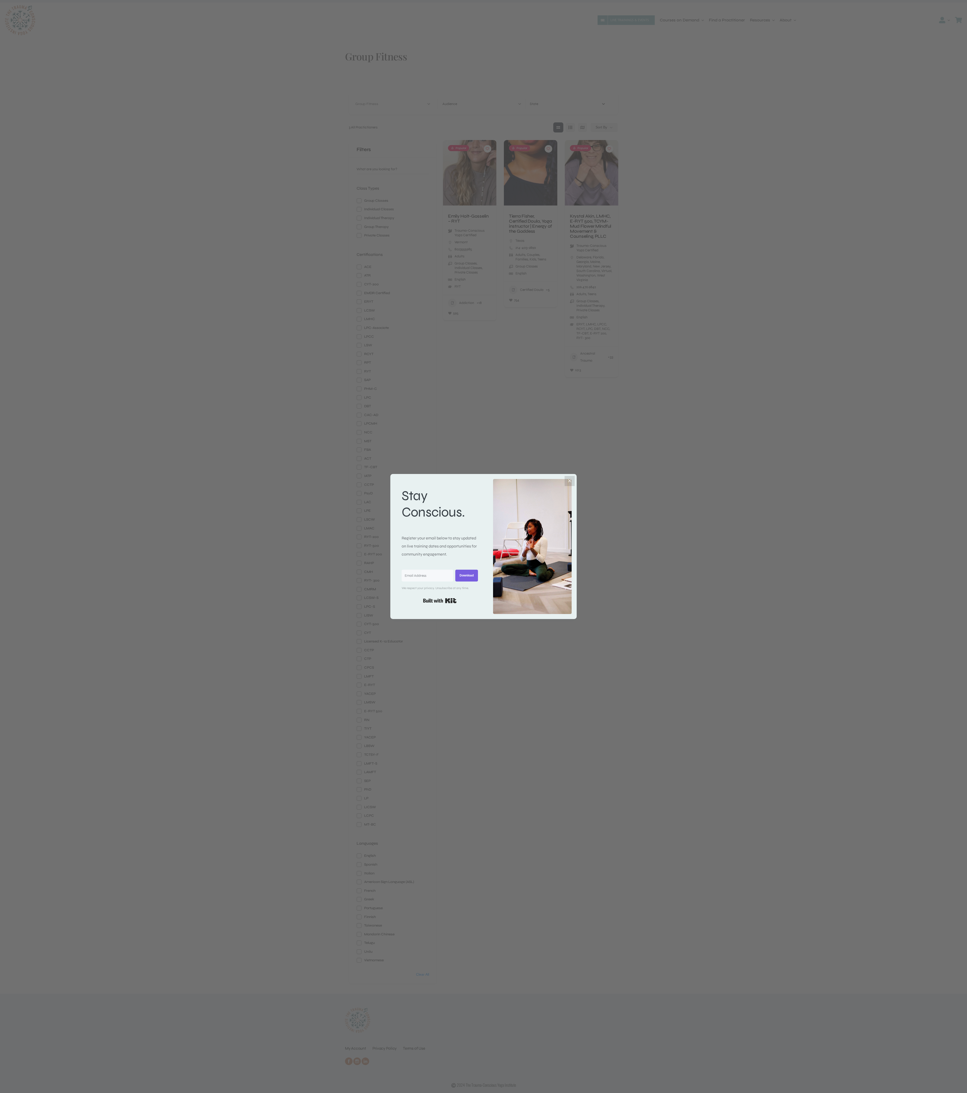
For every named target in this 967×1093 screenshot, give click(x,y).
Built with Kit (440, 600)
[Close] (570, 481)
